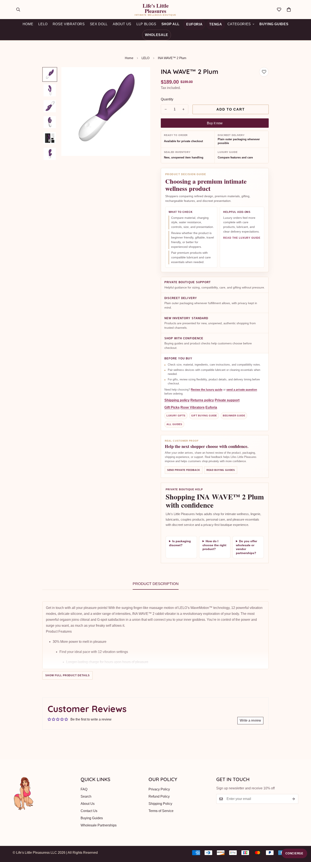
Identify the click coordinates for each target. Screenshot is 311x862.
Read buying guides (220, 470)
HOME (28, 24)
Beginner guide (234, 415)
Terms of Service (161, 811)
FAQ (84, 789)
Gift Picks (172, 407)
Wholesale (156, 35)
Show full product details (67, 675)
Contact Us (89, 811)
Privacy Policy (159, 789)
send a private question (241, 389)
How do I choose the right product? (214, 545)
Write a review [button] (250, 720)
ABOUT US (122, 24)
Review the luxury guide (206, 389)
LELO (43, 24)
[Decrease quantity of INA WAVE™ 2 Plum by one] (165, 109)
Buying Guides (273, 24)
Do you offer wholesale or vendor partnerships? (246, 547)
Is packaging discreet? (180, 543)
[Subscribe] (293, 799)
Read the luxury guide (241, 237)
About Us (88, 803)
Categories (239, 24)
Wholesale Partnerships (99, 825)
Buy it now (215, 123)
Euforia (194, 24)
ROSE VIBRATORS (69, 24)
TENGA (215, 24)
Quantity (167, 99)
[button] (289, 9)
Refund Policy (159, 796)
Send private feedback (183, 470)
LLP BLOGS (146, 24)
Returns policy (202, 400)
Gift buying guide (204, 415)
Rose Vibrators (192, 407)
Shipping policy (177, 400)
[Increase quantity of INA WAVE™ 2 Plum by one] (183, 109)
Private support (227, 400)
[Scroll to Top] (303, 839)
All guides (174, 424)
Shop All (170, 24)
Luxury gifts (176, 415)
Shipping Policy (160, 803)
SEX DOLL (99, 24)
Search (86, 796)
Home (129, 58)
